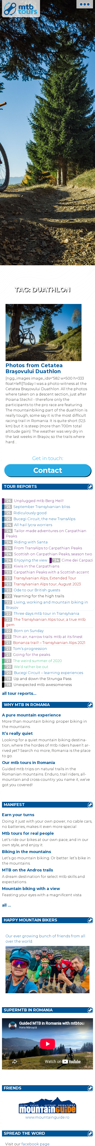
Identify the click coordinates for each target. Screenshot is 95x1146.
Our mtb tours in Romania (28, 762)
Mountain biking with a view (31, 888)
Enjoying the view (30, 560)
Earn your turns (18, 814)
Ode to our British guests (37, 590)
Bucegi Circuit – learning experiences (48, 673)
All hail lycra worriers (33, 525)
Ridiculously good (30, 513)
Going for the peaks (31, 655)
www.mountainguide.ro (47, 1117)
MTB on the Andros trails (27, 870)
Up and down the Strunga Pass (42, 679)
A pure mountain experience (31, 715)
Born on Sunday (29, 631)
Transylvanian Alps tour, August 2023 (47, 584)
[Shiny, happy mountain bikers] (48, 992)
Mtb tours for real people (28, 833)
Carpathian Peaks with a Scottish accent (51, 572)
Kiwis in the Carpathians (36, 566)
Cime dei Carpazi (77, 560)
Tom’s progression (30, 649)
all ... (6, 905)
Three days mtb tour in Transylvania (46, 613)
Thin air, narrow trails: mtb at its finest (48, 637)
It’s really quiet (17, 733)
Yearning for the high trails (39, 596)
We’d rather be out (31, 667)
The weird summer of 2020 (37, 661)
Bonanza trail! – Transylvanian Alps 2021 (49, 643)
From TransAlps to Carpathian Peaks (48, 548)
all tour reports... (19, 693)
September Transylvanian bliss (41, 507)
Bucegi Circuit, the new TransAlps (44, 519)
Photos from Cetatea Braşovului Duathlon (34, 368)
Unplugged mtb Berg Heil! (39, 501)
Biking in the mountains (26, 851)
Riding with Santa (31, 542)
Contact (47, 470)
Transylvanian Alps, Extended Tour (45, 578)
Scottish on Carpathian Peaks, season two (53, 554)
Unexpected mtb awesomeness (42, 685)
